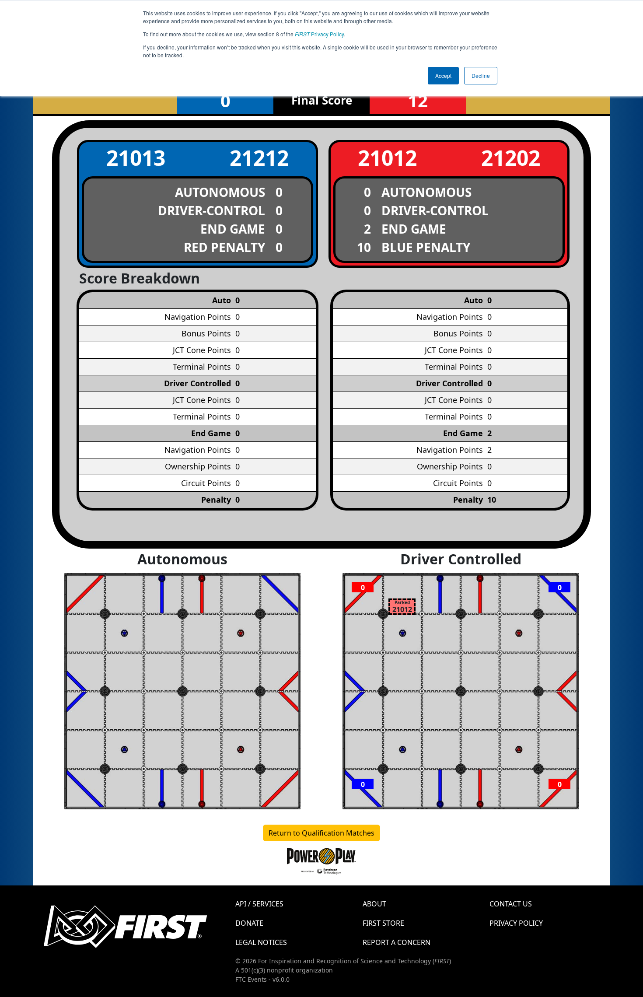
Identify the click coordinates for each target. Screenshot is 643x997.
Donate (249, 923)
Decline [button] (481, 75)
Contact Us (510, 904)
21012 (387, 157)
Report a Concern (396, 942)
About (374, 904)
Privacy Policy (319, 34)
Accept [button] (443, 75)
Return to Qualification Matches (321, 833)
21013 (135, 157)
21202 (510, 157)
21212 (259, 157)
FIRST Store (383, 923)
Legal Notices (261, 942)
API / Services (259, 904)
